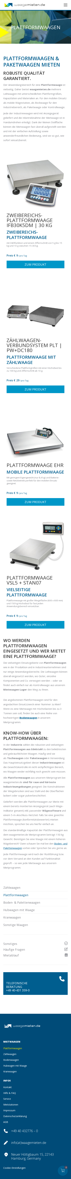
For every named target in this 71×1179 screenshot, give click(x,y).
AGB (5, 1122)
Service (7, 1098)
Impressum (9, 1110)
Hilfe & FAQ (9, 1093)
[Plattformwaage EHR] (35, 430)
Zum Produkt (35, 264)
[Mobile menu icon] (65, 5)
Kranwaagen (12, 917)
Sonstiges (10, 944)
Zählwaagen (11, 888)
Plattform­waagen (15, 895)
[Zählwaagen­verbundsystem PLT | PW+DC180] (35, 305)
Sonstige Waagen (15, 925)
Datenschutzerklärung (15, 1116)
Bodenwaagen (28, 717)
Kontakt (7, 1087)
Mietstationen (10, 1104)
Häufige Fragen (14, 949)
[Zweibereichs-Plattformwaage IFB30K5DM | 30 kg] (35, 180)
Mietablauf (11, 955)
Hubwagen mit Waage (19, 910)
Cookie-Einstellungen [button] (14, 1167)
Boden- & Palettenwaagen (21, 902)
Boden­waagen (11, 1059)
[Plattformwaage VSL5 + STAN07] (35, 543)
